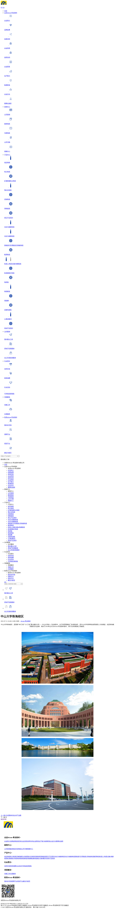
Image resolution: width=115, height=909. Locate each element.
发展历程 (11, 474)
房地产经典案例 (13, 548)
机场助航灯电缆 (13, 529)
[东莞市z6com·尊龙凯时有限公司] (13, 3)
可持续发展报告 (13, 561)
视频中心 (11, 500)
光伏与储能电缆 (13, 519)
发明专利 (11, 478)
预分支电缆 (11, 512)
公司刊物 (11, 499)
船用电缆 (11, 525)
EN (3, 7)
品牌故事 (11, 472)
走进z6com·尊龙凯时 (10, 13)
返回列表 (3, 819)
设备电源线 (11, 536)
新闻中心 (7, 107)
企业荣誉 (11, 480)
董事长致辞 (11, 487)
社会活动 (11, 559)
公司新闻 (11, 493)
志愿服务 (11, 569)
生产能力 (11, 481)
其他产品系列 (12, 540)
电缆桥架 (11, 533)
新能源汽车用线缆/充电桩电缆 (17, 523)
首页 (5, 11)
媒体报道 (11, 495)
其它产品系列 (12, 517)
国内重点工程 (12, 546)
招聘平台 (11, 576)
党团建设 (7, 397)
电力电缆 (11, 508)
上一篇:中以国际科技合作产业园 (11, 815)
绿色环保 (11, 555)
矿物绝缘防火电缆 (13, 510)
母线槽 (10, 535)
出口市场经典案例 (13, 550)
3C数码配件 (11, 538)
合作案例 (7, 331)
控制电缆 (11, 514)
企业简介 (11, 470)
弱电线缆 (11, 516)
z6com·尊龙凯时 (26, 621)
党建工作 (11, 567)
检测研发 (11, 483)
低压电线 (11, 506)
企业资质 (11, 476)
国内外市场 (11, 574)
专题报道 (11, 497)
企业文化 (11, 485)
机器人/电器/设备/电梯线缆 (16, 527)
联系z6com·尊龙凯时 (10, 417)
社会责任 (7, 361)
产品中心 (7, 154)
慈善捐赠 (11, 557)
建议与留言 (11, 580)
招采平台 (11, 578)
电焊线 (10, 531)
